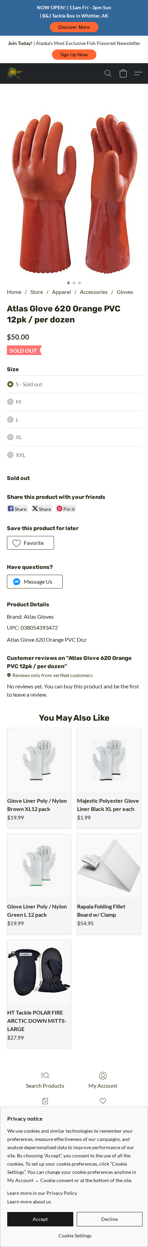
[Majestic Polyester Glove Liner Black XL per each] (109, 760)
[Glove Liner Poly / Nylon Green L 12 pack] (39, 865)
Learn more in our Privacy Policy (42, 1193)
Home (14, 291)
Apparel (61, 291)
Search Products (45, 1085)
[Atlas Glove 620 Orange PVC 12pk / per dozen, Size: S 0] (74, 194)
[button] (74, 27)
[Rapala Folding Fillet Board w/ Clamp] (109, 865)
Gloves (125, 291)
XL (19, 437)
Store (36, 291)
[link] (74, 1233)
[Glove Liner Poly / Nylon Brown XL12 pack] (39, 760)
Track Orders (45, 1111)
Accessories (94, 291)
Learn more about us (29, 1201)
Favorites (103, 1111)
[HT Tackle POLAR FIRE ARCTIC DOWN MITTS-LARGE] (39, 972)
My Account (102, 1085)
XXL (20, 454)
